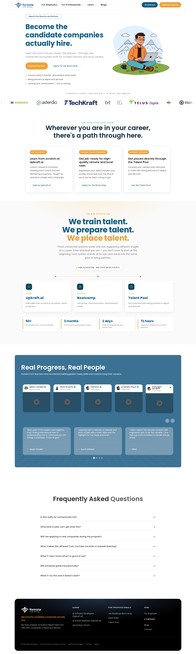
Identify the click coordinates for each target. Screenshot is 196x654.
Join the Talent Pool (141, 185)
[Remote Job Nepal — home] (24, 5)
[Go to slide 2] (96, 458)
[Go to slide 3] (99, 458)
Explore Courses (170, 4)
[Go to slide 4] (102, 458)
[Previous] (167, 421)
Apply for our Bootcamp (65, 66)
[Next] (173, 421)
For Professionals (71, 4)
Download (150, 4)
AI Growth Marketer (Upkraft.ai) (86, 620)
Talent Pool (113, 622)
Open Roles (113, 618)
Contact (148, 629)
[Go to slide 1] (94, 458)
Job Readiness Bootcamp (120, 613)
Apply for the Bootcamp (94, 185)
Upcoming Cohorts (81, 625)
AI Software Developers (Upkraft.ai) (83, 615)
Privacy (89, 644)
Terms (96, 644)
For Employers (49, 4)
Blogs (104, 4)
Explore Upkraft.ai (42, 185)
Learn (91, 4)
